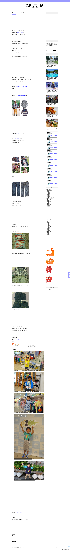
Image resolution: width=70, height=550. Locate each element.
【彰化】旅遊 (48, 203)
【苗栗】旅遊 (48, 225)
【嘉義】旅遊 (48, 196)
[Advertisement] (28, 21)
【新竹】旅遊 (48, 206)
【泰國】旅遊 (48, 223)
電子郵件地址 (13, 535)
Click (69, 275)
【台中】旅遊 (48, 192)
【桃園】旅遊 (48, 222)
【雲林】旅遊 (48, 230)
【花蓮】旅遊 (48, 224)
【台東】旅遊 (48, 195)
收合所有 (50, 189)
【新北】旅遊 (48, 205)
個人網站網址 (13, 538)
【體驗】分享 (48, 232)
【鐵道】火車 (48, 229)
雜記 (47, 221)
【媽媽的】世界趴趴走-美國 (50, 198)
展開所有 (47, 189)
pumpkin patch (16, 339)
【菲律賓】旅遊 (49, 226)
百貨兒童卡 (48, 220)
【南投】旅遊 (48, 191)
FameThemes (56, 547)
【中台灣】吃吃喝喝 (49, 190)
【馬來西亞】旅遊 (49, 231)
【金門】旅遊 (48, 228)
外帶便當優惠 (48, 234)
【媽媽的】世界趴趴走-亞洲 (50, 197)
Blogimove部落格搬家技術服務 (66, 549)
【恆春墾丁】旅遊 (49, 204)
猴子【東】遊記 (35, 5)
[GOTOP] (69, 547)
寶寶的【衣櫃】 (20, 512)
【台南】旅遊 (48, 194)
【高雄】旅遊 (48, 233)
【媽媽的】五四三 (49, 199)
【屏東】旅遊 (48, 202)
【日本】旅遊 (48, 207)
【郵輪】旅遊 (48, 227)
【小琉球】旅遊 (49, 201)
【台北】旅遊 (48, 193)
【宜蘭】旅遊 (48, 200)
